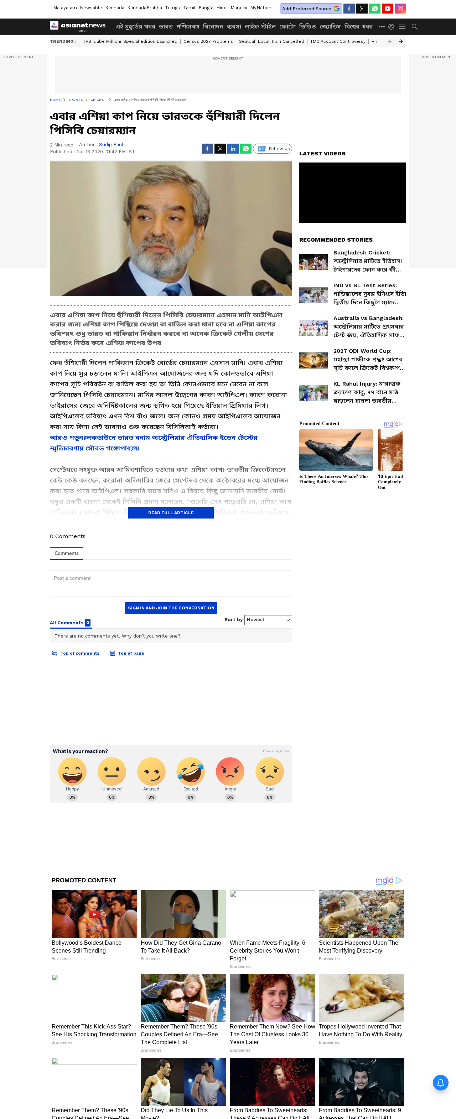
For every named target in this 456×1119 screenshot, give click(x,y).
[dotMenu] (382, 26)
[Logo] (80, 27)
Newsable (91, 7)
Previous (390, 41)
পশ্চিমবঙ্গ (188, 26)
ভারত (166, 26)
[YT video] (387, 9)
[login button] (393, 26)
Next (400, 41)
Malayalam (65, 7)
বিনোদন (213, 26)
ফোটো (287, 26)
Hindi (222, 7)
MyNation (260, 7)
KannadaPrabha (144, 7)
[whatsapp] (374, 9)
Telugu (172, 7)
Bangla (205, 7)
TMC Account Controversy (338, 41)
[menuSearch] (415, 27)
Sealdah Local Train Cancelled (271, 41)
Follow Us (279, 148)
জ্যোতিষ (330, 26)
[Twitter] (362, 9)
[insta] (400, 9)
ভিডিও (307, 26)
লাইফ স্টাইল (260, 26)
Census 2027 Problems (208, 41)
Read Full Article (171, 512)
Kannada (114, 7)
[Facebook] (349, 9)
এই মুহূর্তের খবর (135, 26)
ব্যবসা (234, 26)
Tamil (189, 7)
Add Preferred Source (306, 8)
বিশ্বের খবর (358, 26)
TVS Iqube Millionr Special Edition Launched (130, 41)
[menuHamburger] (402, 27)
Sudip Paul (111, 144)
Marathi (238, 7)
